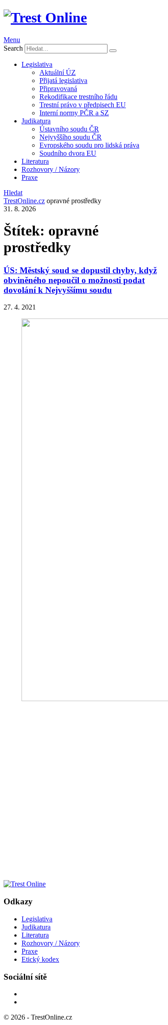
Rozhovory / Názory (51, 169)
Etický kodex (40, 959)
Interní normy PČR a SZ (74, 113)
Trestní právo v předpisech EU (82, 105)
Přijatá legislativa (63, 80)
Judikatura (36, 121)
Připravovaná (58, 88)
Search (13, 48)
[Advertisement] (84, 794)
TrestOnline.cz (24, 201)
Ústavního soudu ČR (69, 129)
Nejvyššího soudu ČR (70, 137)
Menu (12, 40)
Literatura (35, 161)
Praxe (30, 177)
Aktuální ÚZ (57, 72)
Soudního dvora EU (67, 153)
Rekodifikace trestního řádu (78, 96)
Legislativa (37, 64)
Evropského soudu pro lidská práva (89, 145)
